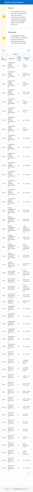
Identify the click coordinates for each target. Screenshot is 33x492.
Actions (15, 54)
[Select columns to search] (4, 50)
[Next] (30, 473)
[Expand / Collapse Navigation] (2, 2)
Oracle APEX (25, 489)
